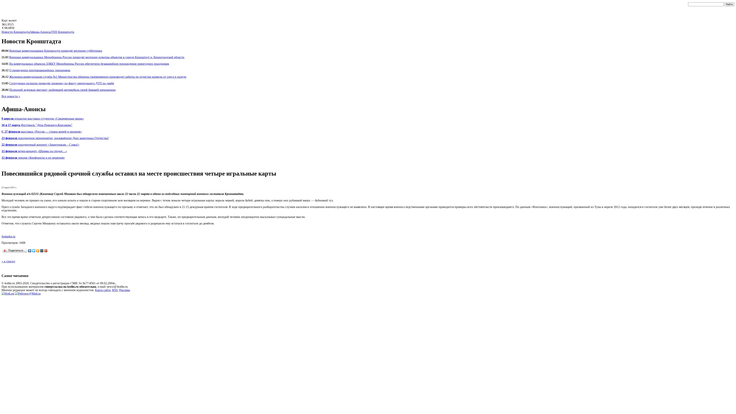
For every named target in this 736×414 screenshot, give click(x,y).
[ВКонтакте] (30, 250)
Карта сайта (103, 290)
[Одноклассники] (38, 250)
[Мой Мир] (42, 250)
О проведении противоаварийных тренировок (39, 70)
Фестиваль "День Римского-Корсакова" (37, 125)
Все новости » (11, 96)
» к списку (8, 261)
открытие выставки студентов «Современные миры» (43, 118)
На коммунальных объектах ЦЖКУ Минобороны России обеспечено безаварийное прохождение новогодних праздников (89, 63)
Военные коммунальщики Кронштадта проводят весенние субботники (55, 50)
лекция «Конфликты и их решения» (33, 157)
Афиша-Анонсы (40, 32)
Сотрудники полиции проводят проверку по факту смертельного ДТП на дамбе (61, 83)
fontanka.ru (8, 236)
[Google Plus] (46, 250)
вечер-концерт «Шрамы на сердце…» (34, 151)
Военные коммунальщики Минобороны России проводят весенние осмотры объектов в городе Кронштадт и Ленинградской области (96, 57)
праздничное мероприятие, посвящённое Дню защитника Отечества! (55, 138)
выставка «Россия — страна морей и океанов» (42, 131)
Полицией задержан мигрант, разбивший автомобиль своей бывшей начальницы (62, 89)
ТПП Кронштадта (62, 32)
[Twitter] (34, 250)
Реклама (124, 290)
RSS (115, 290)
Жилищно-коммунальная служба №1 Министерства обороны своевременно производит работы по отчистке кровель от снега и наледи (97, 76)
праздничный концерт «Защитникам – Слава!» (40, 144)
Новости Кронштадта (16, 32)
